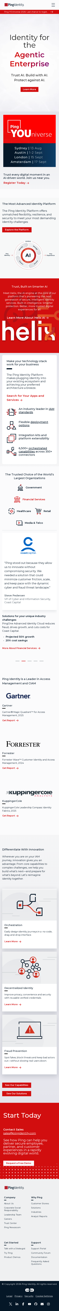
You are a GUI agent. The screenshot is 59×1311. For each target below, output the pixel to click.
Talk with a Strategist (14, 1248)
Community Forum (41, 1253)
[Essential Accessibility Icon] (29, 1290)
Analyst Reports (39, 1216)
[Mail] (42, 1304)
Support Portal (38, 1248)
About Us (9, 1203)
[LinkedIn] (16, 1304)
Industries (36, 1212)
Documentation (39, 1257)
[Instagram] (48, 1304)
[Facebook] (23, 1304)
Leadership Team (13, 1215)
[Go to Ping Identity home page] (14, 5)
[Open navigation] (53, 5)
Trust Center (10, 1223)
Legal (9, 1296)
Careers (8, 1219)
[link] (29, 89)
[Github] (35, 1304)
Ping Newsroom (12, 1227)
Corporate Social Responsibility (12, 1209)
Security (29, 1296)
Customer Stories (40, 1203)
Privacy (18, 1296)
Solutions (35, 1208)
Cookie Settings (44, 1296)
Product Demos (12, 1257)
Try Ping (8, 1253)
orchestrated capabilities (33, 450)
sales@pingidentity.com (19, 1133)
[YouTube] (29, 1304)
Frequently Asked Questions (40, 1262)
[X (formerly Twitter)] (10, 1304)
